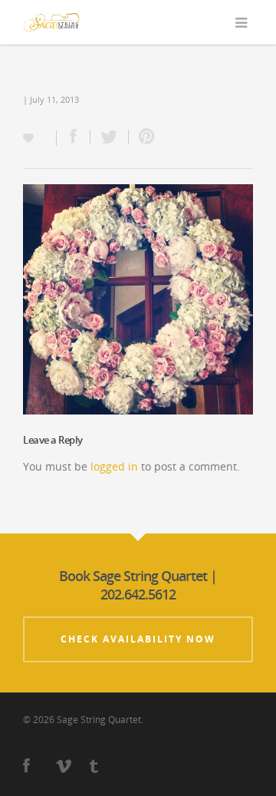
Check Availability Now (138, 639)
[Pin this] (143, 137)
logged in (114, 466)
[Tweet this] (109, 137)
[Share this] (73, 137)
